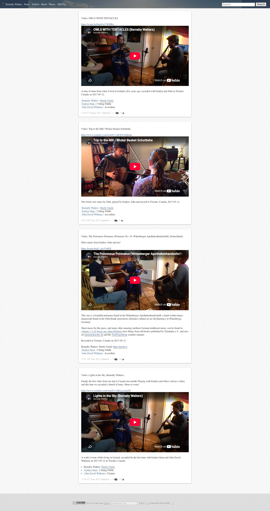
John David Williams (92, 107)
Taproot (107, 503)
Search (261, 4)
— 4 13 (101, 479)
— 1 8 (101, 220)
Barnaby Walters (13, 4)
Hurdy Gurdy (107, 100)
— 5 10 (101, 359)
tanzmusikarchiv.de (93, 334)
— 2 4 (101, 112)
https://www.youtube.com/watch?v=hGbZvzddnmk (106, 134)
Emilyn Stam (88, 103)
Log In (142, 503)
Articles (35, 4)
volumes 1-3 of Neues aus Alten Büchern (101, 331)
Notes (27, 4)
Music (44, 4)
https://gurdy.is (120, 346)
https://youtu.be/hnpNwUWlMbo (97, 24)
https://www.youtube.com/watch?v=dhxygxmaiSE (106, 390)
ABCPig (61, 4)
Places (52, 4)
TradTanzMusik (119, 334)
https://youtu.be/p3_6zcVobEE (96, 248)
